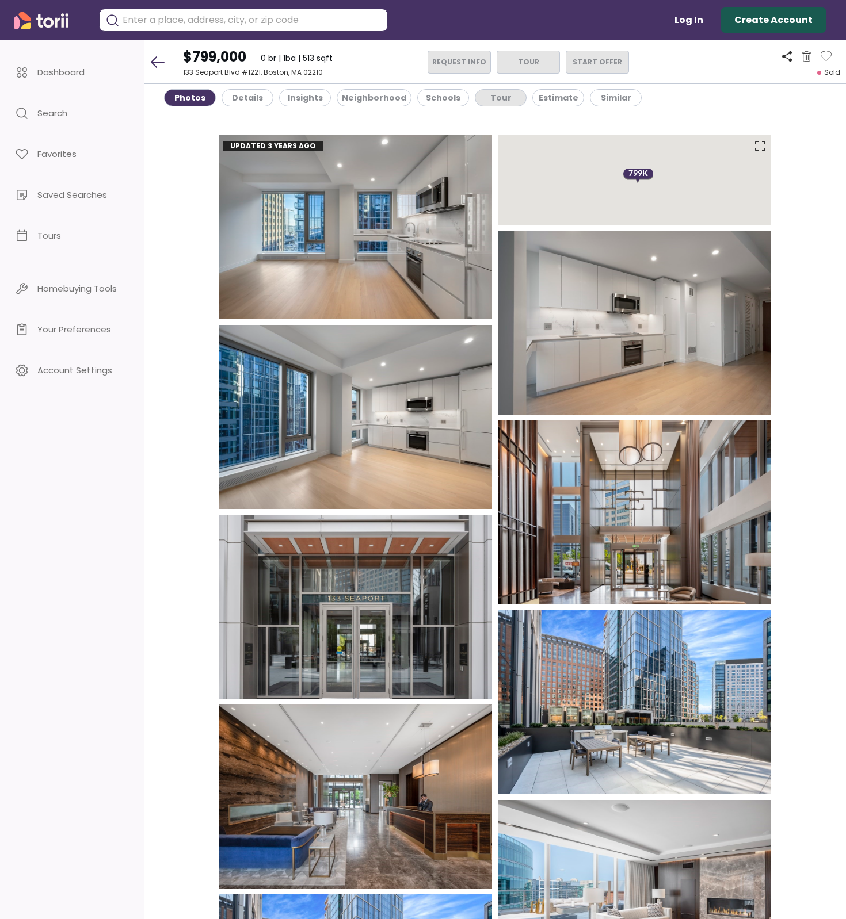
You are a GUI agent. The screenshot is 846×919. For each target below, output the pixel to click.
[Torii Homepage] (49, 20)
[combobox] (252, 20)
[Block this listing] (806, 56)
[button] (72, 72)
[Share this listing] (787, 56)
